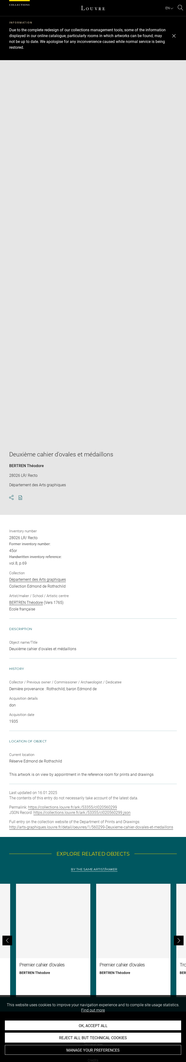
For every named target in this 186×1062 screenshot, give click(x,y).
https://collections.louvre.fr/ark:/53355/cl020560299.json (82, 812)
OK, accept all (93, 1025)
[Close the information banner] (174, 36)
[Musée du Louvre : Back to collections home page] (93, 8)
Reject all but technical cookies (93, 1038)
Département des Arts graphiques (37, 579)
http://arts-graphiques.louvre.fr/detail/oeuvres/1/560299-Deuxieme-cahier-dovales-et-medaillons (91, 827)
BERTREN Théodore (26, 465)
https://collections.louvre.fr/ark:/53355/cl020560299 (72, 807)
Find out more (93, 1010)
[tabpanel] (93, 940)
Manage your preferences (93, 1050)
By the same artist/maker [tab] (94, 869)
